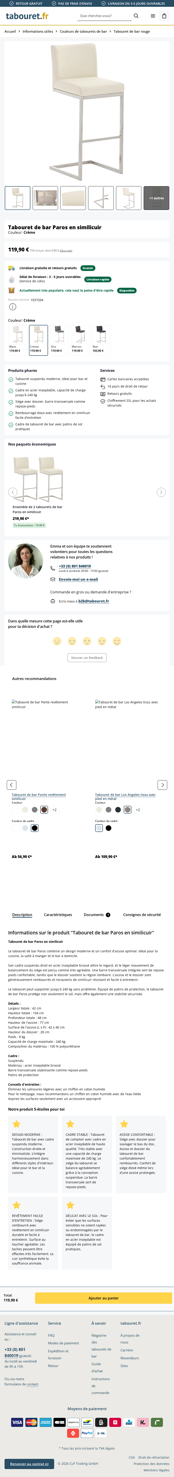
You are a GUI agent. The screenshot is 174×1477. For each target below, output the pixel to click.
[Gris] (35, 810)
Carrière (127, 1350)
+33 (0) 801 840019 (75, 566)
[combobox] (104, 16)
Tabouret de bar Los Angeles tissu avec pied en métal (125, 796)
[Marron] (44, 810)
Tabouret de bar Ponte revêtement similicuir (39, 796)
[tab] (22, 914)
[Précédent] (11, 785)
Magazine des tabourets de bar (101, 1345)
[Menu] (153, 16)
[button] (12, 306)
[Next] (161, 492)
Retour (53, 1365)
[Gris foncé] (118, 810)
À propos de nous (130, 1339)
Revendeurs (130, 1358)
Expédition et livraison (58, 1354)
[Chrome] (25, 828)
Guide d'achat (97, 1367)
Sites (124, 1365)
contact (32, 1384)
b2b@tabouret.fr (93, 601)
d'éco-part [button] (66, 250)
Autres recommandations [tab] (34, 678)
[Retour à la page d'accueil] (27, 16)
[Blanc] (15, 810)
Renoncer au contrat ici (29, 1464)
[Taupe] (127, 810)
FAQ (51, 1335)
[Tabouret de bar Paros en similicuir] (87, 112)
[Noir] (35, 828)
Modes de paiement (63, 1343)
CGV (132, 1457)
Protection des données (151, 1464)
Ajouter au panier (104, 1298)
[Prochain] (162, 785)
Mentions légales (156, 1470)
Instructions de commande (101, 1386)
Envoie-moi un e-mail (78, 579)
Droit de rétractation (153, 1457)
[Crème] (25, 810)
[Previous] (12, 492)
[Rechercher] (136, 16)
